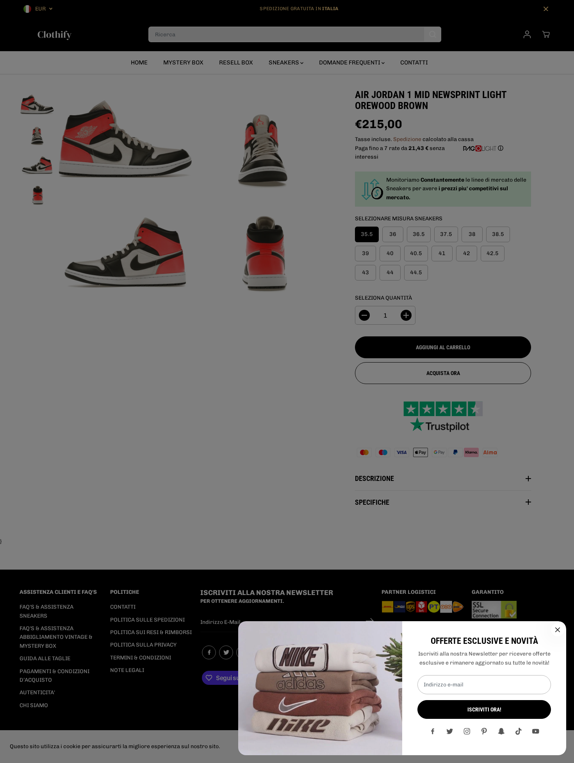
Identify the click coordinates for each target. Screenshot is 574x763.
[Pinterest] (484, 731)
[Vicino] (557, 629)
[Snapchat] (501, 731)
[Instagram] (467, 731)
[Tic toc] (518, 731)
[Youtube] (535, 731)
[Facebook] (432, 731)
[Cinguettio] (449, 731)
